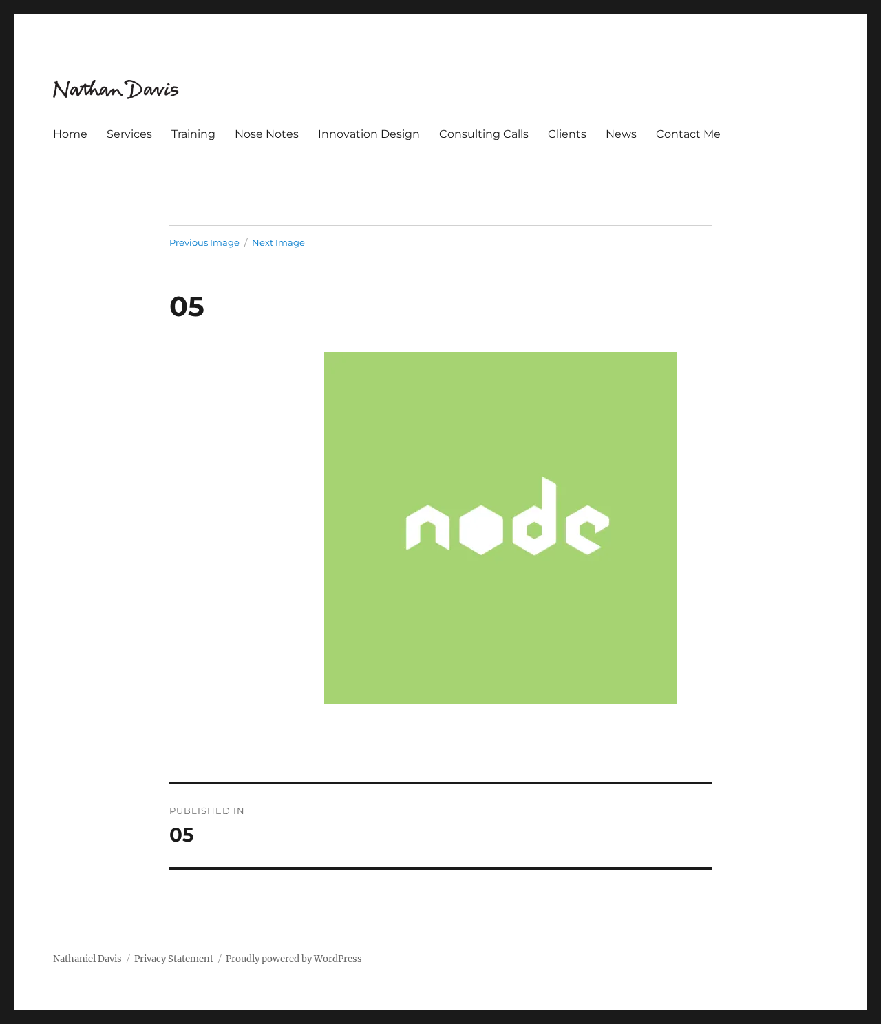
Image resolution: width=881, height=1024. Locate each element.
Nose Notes (267, 133)
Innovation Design (369, 133)
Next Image (278, 242)
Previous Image (204, 242)
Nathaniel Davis (87, 959)
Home (70, 133)
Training (193, 133)
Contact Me (688, 133)
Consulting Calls (484, 133)
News (621, 133)
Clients (567, 133)
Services (129, 133)
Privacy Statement (173, 959)
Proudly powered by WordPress (294, 959)
